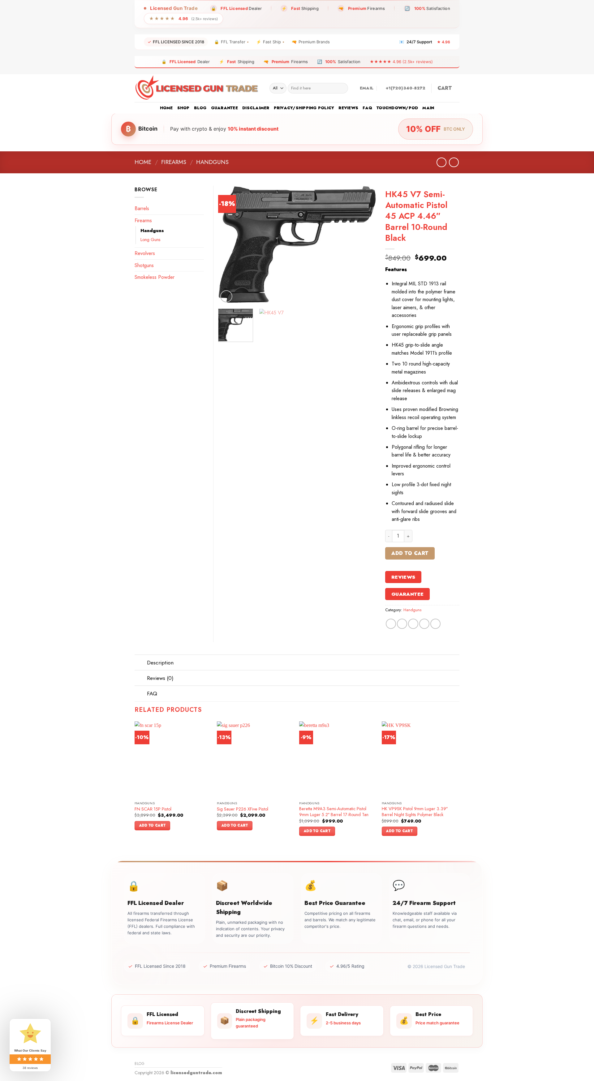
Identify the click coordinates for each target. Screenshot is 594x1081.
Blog (200, 108)
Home (166, 108)
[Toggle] (141, 663)
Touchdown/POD (397, 108)
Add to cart (409, 553)
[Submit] (342, 88)
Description (160, 663)
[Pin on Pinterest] (424, 624)
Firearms (173, 162)
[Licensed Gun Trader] (197, 88)
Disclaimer (255, 108)
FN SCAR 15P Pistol (153, 809)
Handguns (212, 162)
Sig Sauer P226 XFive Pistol (242, 809)
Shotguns (144, 265)
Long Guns (150, 239)
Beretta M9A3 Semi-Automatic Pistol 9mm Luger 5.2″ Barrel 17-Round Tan (333, 811)
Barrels (142, 208)
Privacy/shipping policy (304, 108)
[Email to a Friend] (413, 624)
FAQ (367, 108)
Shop (183, 108)
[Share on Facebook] (391, 624)
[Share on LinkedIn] (435, 624)
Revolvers (145, 253)
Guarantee (224, 108)
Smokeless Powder (154, 277)
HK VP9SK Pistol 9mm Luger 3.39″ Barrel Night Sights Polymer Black (415, 811)
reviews (348, 108)
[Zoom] (226, 296)
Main (428, 108)
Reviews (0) (160, 678)
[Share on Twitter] (402, 624)
